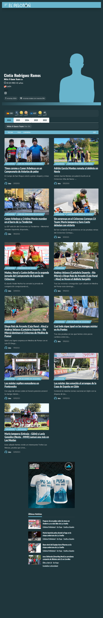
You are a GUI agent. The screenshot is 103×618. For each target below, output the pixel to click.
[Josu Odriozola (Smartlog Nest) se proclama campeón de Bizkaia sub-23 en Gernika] (34, 560)
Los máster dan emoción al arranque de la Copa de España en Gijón (75, 385)
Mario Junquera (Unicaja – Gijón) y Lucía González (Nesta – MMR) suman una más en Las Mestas (27, 437)
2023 (36, 120)
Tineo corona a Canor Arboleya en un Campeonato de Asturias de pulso (23, 170)
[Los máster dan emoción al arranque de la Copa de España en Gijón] (76, 366)
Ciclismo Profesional (49, 527)
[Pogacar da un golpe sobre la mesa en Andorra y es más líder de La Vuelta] (34, 524)
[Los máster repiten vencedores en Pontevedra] (27, 366)
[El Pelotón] (20, 5)
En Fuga (59, 527)
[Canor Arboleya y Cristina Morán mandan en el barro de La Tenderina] (27, 202)
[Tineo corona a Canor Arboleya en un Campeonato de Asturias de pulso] (27, 151)
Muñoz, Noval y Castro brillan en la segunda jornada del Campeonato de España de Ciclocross (27, 275)
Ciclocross (10, 164)
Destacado (22, 429)
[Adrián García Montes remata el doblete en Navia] (76, 151)
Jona (9, 183)
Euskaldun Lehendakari (50, 566)
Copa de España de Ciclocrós (78, 322)
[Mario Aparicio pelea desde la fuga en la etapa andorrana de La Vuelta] (34, 536)
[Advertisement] (51, 26)
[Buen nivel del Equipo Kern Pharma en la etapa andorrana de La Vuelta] (34, 548)
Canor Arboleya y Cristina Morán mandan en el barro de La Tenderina (26, 220)
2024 (27, 120)
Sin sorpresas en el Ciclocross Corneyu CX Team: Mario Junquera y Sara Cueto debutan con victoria (75, 222)
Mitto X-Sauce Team (12, 79)
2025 (18, 120)
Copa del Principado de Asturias (30, 164)
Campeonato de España (27, 268)
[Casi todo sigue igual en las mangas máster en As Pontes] (76, 309)
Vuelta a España (68, 527)
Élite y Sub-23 (47, 563)
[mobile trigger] (7, 5)
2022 (45, 120)
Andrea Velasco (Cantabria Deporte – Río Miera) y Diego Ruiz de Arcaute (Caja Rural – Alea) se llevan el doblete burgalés (76, 275)
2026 (9, 120)
